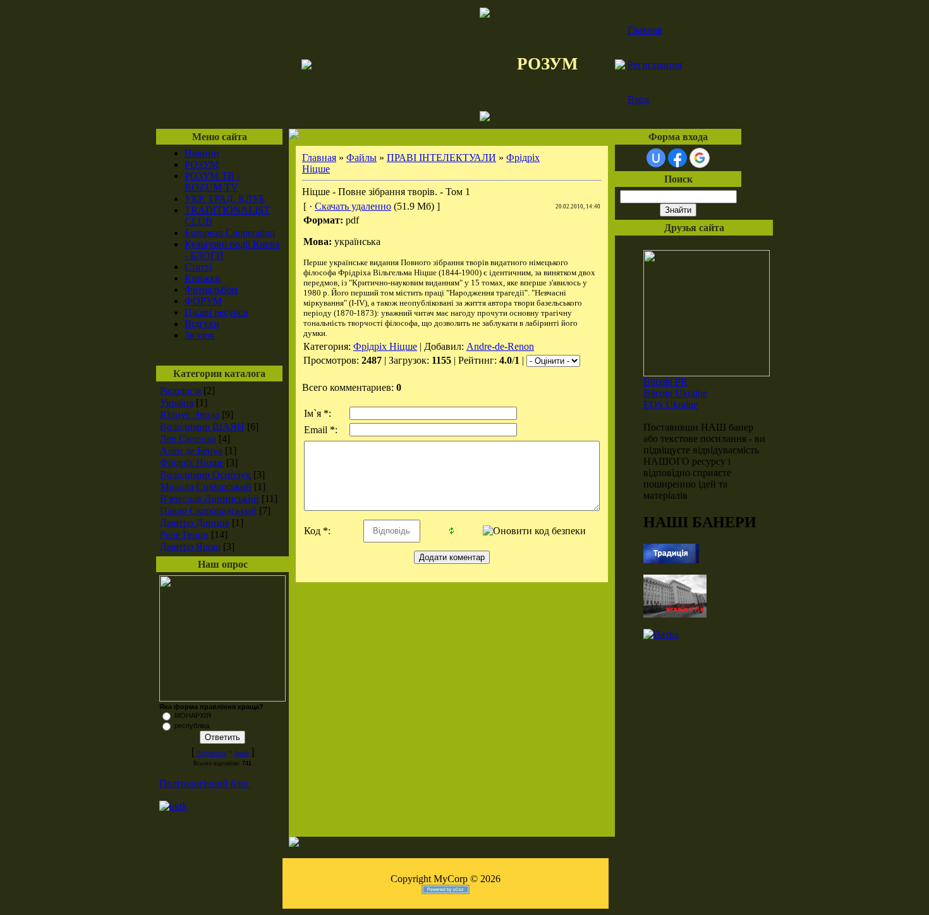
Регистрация (655, 64)
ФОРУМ (203, 301)
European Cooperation (230, 232)
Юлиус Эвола (189, 414)
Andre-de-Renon (500, 346)
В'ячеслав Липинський (209, 498)
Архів (241, 753)
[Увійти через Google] (699, 158)
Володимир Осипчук (205, 474)
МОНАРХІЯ (192, 715)
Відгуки (202, 323)
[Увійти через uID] (656, 157)
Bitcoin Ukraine (675, 393)
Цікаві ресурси (216, 312)
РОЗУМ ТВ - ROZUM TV (212, 181)
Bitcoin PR (665, 381)
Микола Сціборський (206, 486)
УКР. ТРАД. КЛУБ (225, 198)
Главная (645, 30)
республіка (191, 725)
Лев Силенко (188, 438)
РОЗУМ (202, 164)
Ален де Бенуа (191, 450)
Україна (176, 402)
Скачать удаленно (353, 206)
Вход (638, 99)
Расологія (180, 390)
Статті (198, 266)
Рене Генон (184, 534)
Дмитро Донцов (194, 522)
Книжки (203, 278)
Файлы (361, 157)
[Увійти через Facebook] (677, 157)
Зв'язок (200, 335)
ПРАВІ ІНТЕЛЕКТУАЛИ (441, 157)
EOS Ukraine (670, 404)
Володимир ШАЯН (202, 426)
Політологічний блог (204, 783)
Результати (211, 753)
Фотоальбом (211, 289)
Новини (202, 153)
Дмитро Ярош (190, 546)
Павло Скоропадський (208, 510)
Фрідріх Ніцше (192, 462)
